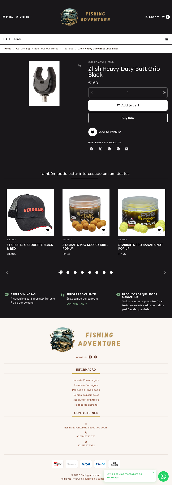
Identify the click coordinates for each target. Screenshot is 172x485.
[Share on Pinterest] (118, 149)
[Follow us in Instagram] (90, 357)
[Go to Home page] (86, 17)
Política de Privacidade (86, 390)
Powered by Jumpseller (97, 478)
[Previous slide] (7, 272)
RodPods (68, 49)
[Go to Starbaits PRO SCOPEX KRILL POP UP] (86, 212)
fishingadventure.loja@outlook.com (86, 427)
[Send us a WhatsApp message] (163, 476)
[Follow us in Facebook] (95, 357)
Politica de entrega (86, 404)
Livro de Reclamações (86, 380)
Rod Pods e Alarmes (46, 49)
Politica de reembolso (86, 395)
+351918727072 (86, 436)
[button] (60, 272)
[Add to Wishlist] (47, 230)
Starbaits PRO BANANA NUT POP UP (140, 247)
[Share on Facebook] (91, 149)
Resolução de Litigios (86, 399)
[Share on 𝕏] (100, 149)
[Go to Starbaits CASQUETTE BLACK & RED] (30, 212)
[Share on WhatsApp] (109, 149)
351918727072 (86, 445)
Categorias (12, 39)
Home (7, 49)
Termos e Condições (86, 385)
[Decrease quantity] (92, 93)
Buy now (127, 118)
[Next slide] (165, 272)
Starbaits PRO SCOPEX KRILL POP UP (85, 247)
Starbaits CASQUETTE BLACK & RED (30, 247)
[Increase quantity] (164, 93)
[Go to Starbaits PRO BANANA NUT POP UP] (141, 212)
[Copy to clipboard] (127, 149)
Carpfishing (23, 49)
